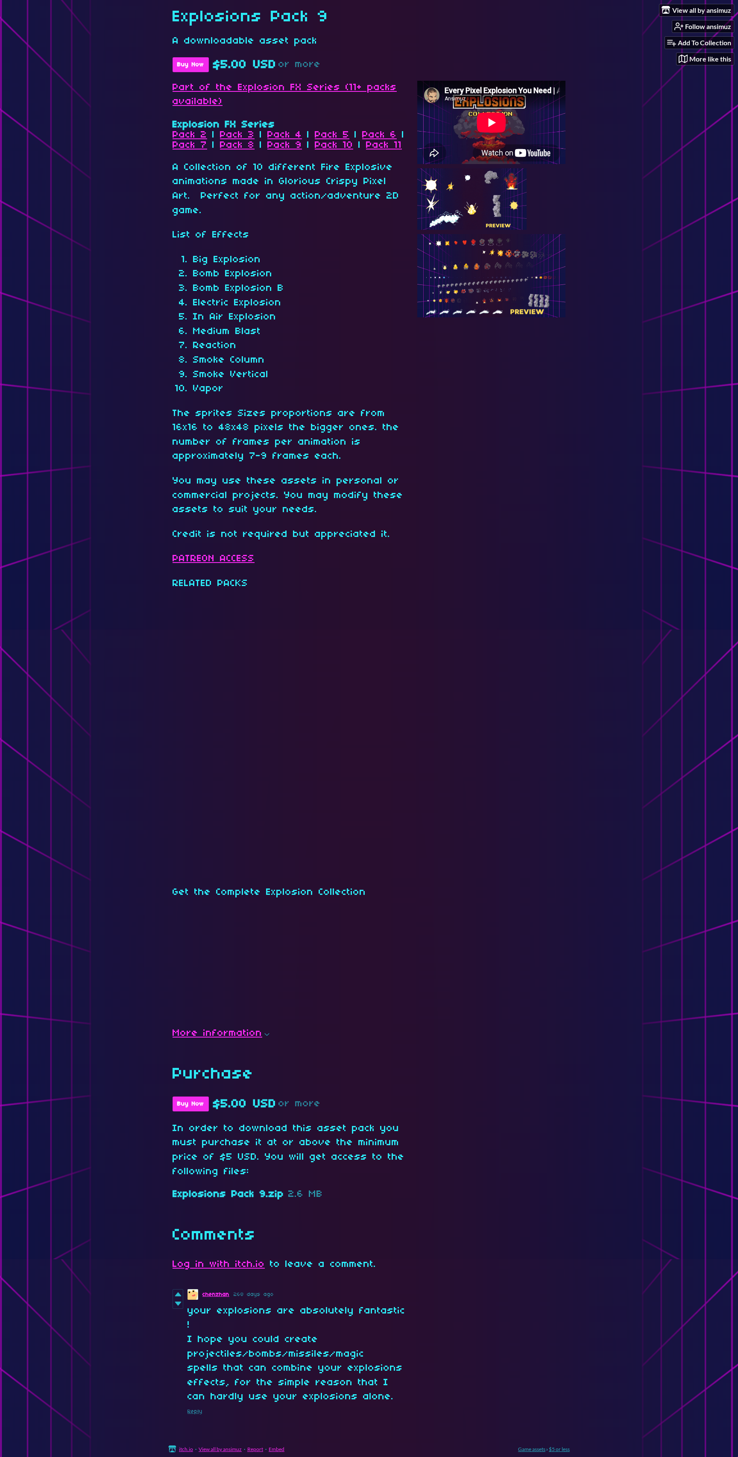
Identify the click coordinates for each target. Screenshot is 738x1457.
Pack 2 (190, 135)
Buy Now (190, 65)
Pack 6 (379, 135)
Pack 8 (237, 145)
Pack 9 (284, 145)
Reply (194, 1411)
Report (255, 1449)
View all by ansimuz (220, 1449)
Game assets (531, 1449)
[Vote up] (178, 1294)
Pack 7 (190, 145)
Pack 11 (384, 145)
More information (217, 1033)
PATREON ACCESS (214, 559)
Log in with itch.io (219, 1264)
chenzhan (215, 1294)
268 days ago (254, 1294)
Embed (276, 1449)
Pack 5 (332, 135)
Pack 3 (237, 135)
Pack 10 (334, 145)
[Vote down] (178, 1303)
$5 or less (559, 1449)
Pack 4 (284, 135)
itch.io (186, 1449)
